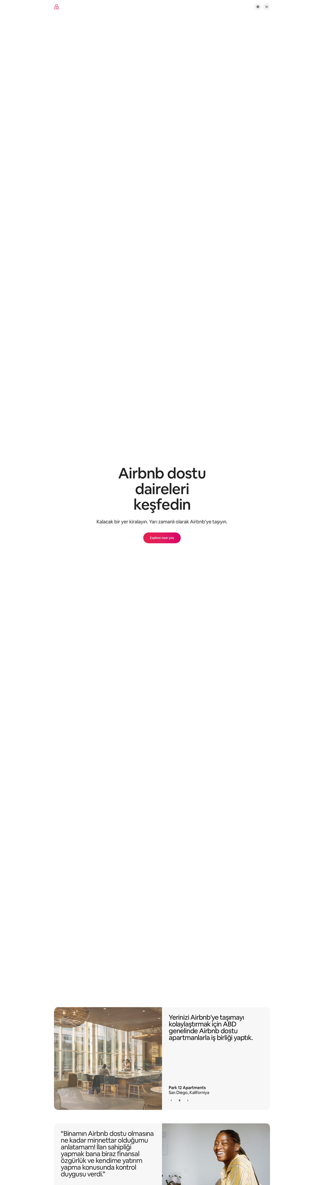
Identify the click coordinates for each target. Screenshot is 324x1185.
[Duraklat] (179, 1100)
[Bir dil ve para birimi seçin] (257, 6)
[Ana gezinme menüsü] (266, 6)
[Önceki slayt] (171, 1100)
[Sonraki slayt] (187, 1100)
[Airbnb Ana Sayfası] (56, 7)
